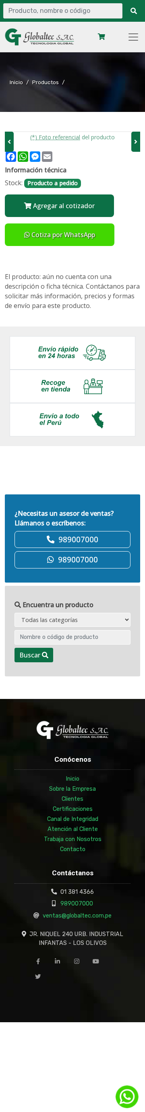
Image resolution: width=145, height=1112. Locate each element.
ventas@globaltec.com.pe (77, 915)
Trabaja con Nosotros (73, 839)
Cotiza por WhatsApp (62, 234)
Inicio (16, 82)
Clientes (72, 798)
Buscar (30, 655)
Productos (45, 82)
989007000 (76, 903)
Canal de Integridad (72, 819)
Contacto (72, 849)
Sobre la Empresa (72, 788)
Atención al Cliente (73, 829)
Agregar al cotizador (63, 205)
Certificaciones (73, 808)
